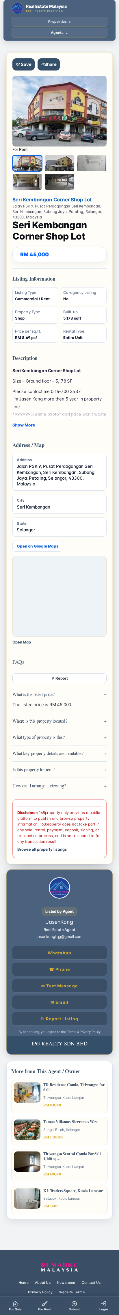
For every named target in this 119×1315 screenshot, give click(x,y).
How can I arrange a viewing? (39, 785)
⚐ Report (59, 678)
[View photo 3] (92, 163)
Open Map (21, 642)
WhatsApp (60, 952)
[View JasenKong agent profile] (59, 888)
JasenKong (59, 922)
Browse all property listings (41, 849)
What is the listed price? (33, 694)
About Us (43, 1282)
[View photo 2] (59, 163)
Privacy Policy (40, 1292)
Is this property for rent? (33, 769)
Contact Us (91, 1282)
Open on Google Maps (38, 546)
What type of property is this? (38, 737)
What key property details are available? (47, 753)
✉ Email (59, 1002)
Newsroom (66, 1282)
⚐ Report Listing (59, 1018)
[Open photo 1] (59, 111)
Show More (23, 424)
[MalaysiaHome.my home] (59, 1267)
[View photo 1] (27, 163)
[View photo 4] (27, 182)
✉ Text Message (59, 985)
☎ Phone (59, 969)
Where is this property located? (39, 721)
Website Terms (72, 1292)
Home (23, 1282)
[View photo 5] (59, 182)
